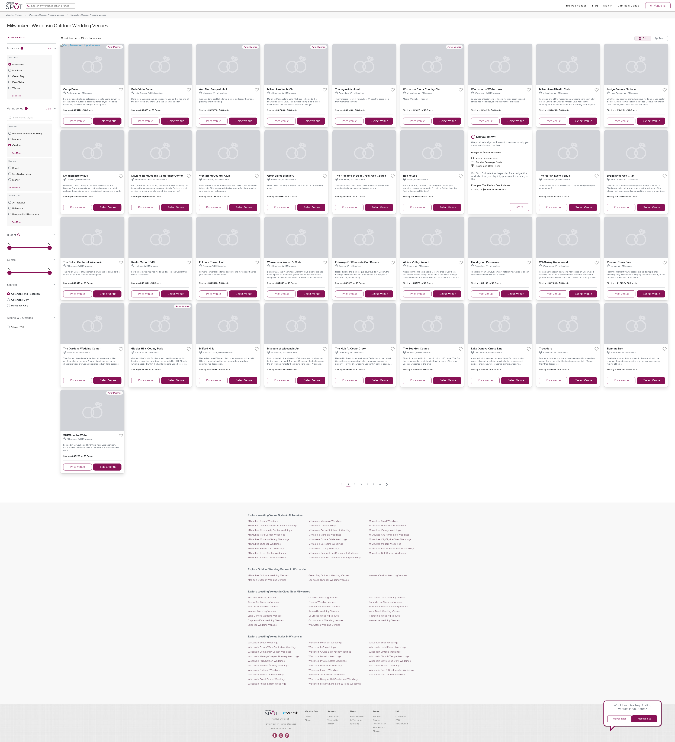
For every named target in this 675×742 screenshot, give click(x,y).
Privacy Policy (379, 723)
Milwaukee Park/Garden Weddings (266, 534)
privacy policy (272, 723)
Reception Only (19, 305)
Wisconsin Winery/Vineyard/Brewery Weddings (273, 656)
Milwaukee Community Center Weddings (270, 530)
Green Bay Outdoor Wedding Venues (328, 575)
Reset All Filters (16, 37)
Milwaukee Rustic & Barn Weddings (267, 557)
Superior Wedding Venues (262, 625)
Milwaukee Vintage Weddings (385, 530)
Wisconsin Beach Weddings (263, 642)
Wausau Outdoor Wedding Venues (388, 575)
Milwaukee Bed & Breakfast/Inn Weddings (391, 548)
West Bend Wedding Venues (384, 611)
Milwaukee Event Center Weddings (267, 553)
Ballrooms (17, 208)
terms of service (288, 723)
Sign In (608, 5)
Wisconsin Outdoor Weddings (264, 670)
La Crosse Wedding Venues (323, 615)
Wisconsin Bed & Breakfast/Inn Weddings (391, 670)
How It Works (402, 723)
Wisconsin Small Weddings (383, 642)
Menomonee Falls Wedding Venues (388, 606)
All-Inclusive (18, 202)
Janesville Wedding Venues (323, 611)
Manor (16, 179)
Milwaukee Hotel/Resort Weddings (387, 525)
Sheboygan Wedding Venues (324, 606)
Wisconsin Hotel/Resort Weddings (387, 647)
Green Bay (18, 76)
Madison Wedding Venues (262, 597)
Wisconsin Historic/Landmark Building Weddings (334, 683)
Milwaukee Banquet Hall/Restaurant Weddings (333, 553)
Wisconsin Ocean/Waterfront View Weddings (272, 647)
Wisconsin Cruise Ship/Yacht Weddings (329, 651)
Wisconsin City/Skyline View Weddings (390, 661)
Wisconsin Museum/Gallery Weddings (268, 665)
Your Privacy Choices (281, 728)
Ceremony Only (20, 299)
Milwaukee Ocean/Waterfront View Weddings (272, 525)
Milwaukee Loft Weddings (322, 525)
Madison (17, 70)
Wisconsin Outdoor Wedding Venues (46, 15)
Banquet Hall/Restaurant (26, 214)
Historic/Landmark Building (27, 133)
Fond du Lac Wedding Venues (385, 602)
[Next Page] (387, 484)
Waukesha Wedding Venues (384, 620)
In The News (356, 720)
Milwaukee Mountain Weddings (325, 521)
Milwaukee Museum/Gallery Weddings (268, 539)
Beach (15, 168)
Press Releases (357, 716)
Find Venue (333, 716)
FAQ (398, 720)
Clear (49, 48)
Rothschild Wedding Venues (384, 615)
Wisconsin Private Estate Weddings (327, 661)
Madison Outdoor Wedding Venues (267, 580)
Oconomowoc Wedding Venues (325, 620)
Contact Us (401, 716)
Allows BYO (17, 327)
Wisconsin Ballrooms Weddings (325, 665)
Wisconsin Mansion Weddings (324, 656)
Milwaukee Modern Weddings (385, 544)
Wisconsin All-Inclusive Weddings (326, 674)
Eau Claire (18, 82)
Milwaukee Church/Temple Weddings (389, 534)
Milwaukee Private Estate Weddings (327, 539)
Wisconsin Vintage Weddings (385, 651)
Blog (595, 5)
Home (308, 716)
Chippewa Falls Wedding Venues (266, 620)
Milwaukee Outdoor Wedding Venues (88, 15)
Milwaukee (18, 64)
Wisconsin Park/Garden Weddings (266, 661)
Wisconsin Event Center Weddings (266, 679)
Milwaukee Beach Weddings (263, 521)
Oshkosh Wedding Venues (323, 597)
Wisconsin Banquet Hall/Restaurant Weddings (333, 679)
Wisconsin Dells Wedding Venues (387, 597)
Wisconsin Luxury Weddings (323, 670)
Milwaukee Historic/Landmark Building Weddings (334, 557)
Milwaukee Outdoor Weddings (264, 544)
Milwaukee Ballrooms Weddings (325, 544)
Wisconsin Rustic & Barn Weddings (267, 683)
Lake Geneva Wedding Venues (265, 615)
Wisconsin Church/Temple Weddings (389, 656)
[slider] (9, 248)
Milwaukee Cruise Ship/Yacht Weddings (330, 530)
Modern (16, 139)
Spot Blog (354, 723)
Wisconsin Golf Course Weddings (387, 674)
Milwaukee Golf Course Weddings (387, 553)
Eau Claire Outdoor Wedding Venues (328, 580)
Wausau (16, 88)
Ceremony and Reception (25, 293)
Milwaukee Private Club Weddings (266, 548)
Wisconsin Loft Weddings (322, 647)
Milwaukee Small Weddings (383, 521)
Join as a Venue (628, 5)
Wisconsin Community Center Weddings (269, 651)
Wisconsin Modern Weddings (385, 665)
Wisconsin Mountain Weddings (325, 642)
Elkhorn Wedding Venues (322, 602)
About (308, 720)
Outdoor (16, 145)
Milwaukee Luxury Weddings (324, 548)
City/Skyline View (21, 174)
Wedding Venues (14, 15)
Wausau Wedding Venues (262, 611)
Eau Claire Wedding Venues (263, 606)
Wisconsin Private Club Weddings (266, 674)
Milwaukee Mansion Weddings (324, 534)
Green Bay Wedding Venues (263, 602)
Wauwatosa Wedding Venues (324, 625)
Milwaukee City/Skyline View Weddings (390, 539)
